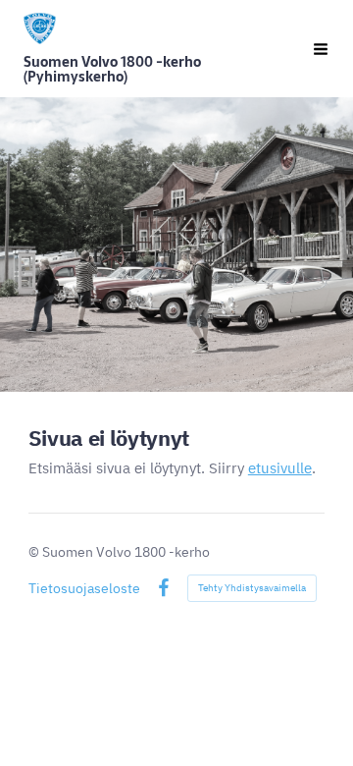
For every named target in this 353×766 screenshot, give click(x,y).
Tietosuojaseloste (84, 589)
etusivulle (280, 469)
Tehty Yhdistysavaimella (252, 588)
